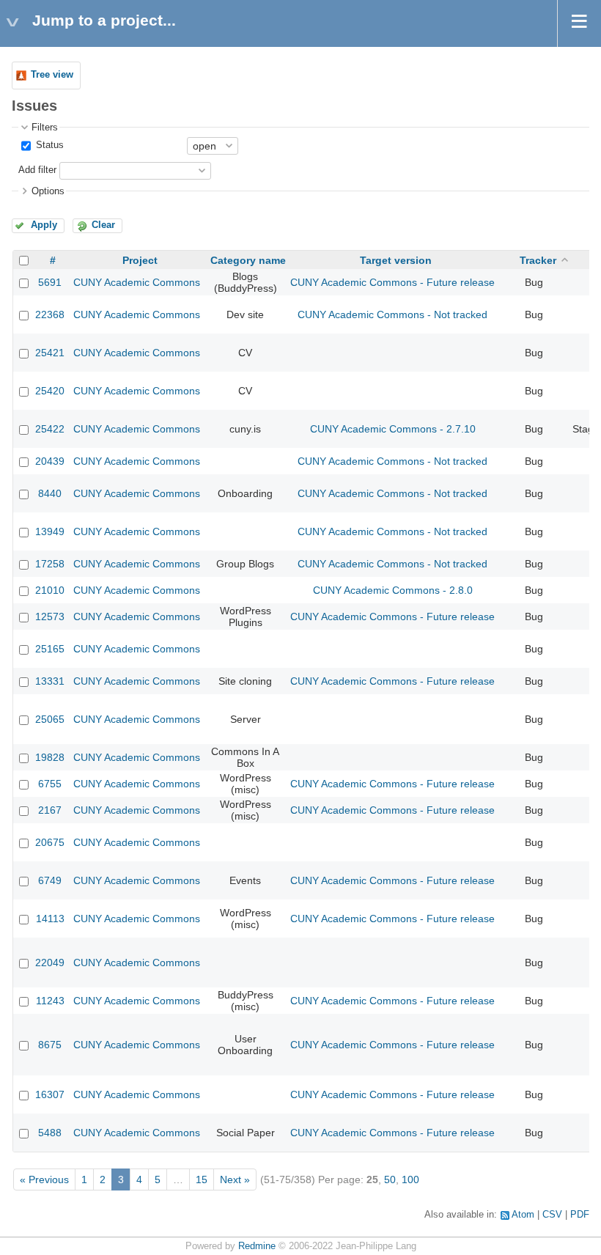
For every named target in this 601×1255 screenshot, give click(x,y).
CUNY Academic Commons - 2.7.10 (393, 429)
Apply (44, 225)
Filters (45, 127)
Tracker (538, 260)
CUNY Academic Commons (136, 282)
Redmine (257, 1246)
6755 (50, 784)
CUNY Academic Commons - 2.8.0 (393, 590)
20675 (49, 842)
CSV (552, 1215)
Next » (235, 1179)
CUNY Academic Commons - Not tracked (392, 314)
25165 (49, 649)
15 (201, 1179)
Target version (396, 260)
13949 (49, 531)
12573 (49, 616)
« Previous (44, 1179)
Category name (248, 260)
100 (410, 1179)
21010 (49, 590)
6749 (50, 880)
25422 (49, 429)
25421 (49, 352)
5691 (50, 282)
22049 (49, 962)
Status (48, 145)
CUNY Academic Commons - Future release (392, 282)
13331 (49, 681)
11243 (50, 1000)
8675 (50, 1044)
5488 (50, 1132)
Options (48, 191)
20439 (49, 461)
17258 (49, 564)
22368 (49, 314)
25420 (49, 391)
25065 (49, 719)
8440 (50, 493)
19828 (49, 757)
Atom (523, 1215)
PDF (579, 1215)
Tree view (52, 75)
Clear (103, 225)
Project (140, 260)
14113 (50, 918)
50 (390, 1179)
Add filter (37, 170)
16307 (49, 1094)
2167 (50, 810)
